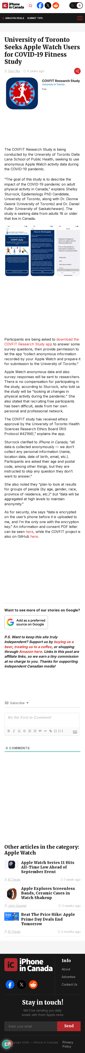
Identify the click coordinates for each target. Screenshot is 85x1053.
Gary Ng (14, 71)
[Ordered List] (29, 731)
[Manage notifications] (9, 1043)
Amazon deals (14, 18)
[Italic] (13, 731)
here (29, 531)
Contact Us (69, 984)
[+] (60, 730)
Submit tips (35, 18)
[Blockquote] (39, 731)
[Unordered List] (34, 731)
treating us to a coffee (33, 647)
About (66, 969)
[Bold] (8, 731)
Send (69, 1026)
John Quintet (17, 906)
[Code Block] (45, 731)
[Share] (77, 71)
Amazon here (30, 651)
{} (55, 730)
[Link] (50, 731)
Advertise (68, 977)
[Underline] (19, 731)
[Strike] (24, 731)
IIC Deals (14, 879)
